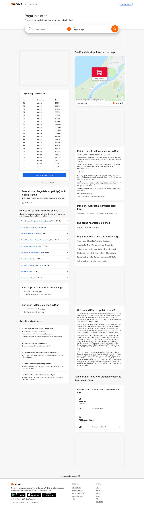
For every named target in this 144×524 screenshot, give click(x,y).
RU (74, 499)
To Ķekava (90, 214)
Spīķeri (102, 253)
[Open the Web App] (49, 495)
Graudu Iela (109, 245)
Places (98, 490)
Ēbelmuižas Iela (82, 257)
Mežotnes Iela (82, 249)
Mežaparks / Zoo (97, 245)
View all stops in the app (44, 175)
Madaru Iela (81, 241)
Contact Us (34, 502)
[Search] (114, 28)
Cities (98, 499)
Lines (97, 488)
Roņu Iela (80, 227)
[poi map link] (100, 81)
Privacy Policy (25, 502)
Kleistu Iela (106, 241)
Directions (99, 502)
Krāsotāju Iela (94, 257)
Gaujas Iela (92, 249)
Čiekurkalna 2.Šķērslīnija (109, 257)
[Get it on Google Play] (18, 495)
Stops (98, 496)
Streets (98, 493)
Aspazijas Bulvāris (83, 245)
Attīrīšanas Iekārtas (92, 227)
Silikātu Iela (81, 253)
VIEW (40, 291)
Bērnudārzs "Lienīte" (94, 241)
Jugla (100, 249)
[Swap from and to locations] (69, 29)
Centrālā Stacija (92, 253)
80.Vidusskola (111, 253)
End (74, 27)
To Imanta (80, 214)
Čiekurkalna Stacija (109, 249)
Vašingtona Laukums (84, 261)
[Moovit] (16, 4)
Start (29, 27)
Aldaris (104, 261)
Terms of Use (15, 502)
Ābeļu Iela (97, 261)
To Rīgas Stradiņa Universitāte (106, 214)
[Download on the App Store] (34, 495)
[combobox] (46, 30)
